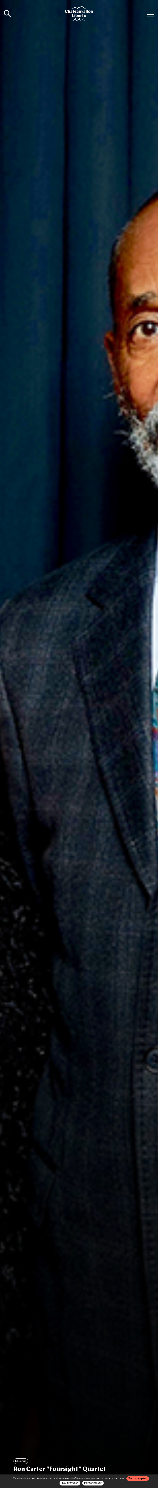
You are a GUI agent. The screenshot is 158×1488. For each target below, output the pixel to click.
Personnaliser (93, 1483)
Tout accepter (137, 1478)
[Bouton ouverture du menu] (150, 15)
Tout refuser (69, 1483)
